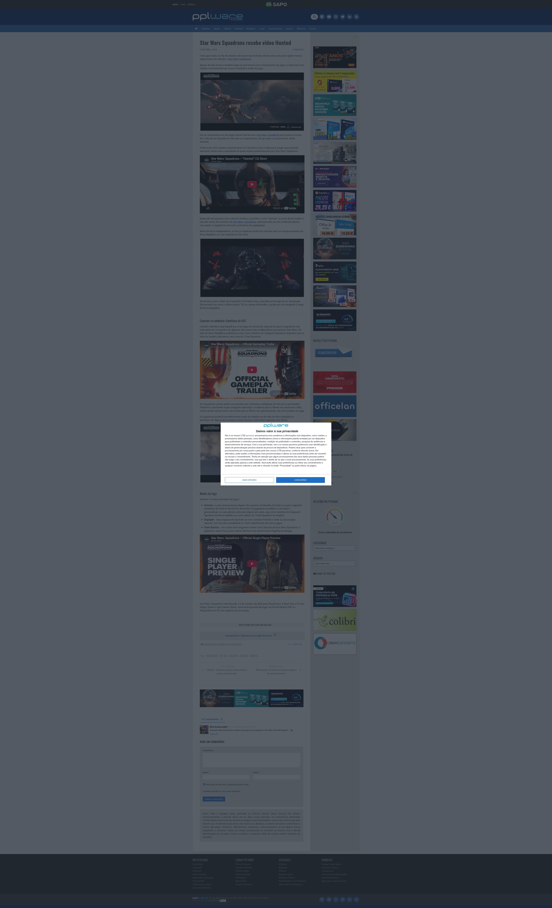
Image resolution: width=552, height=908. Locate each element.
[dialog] (276, 454)
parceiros (250, 435)
